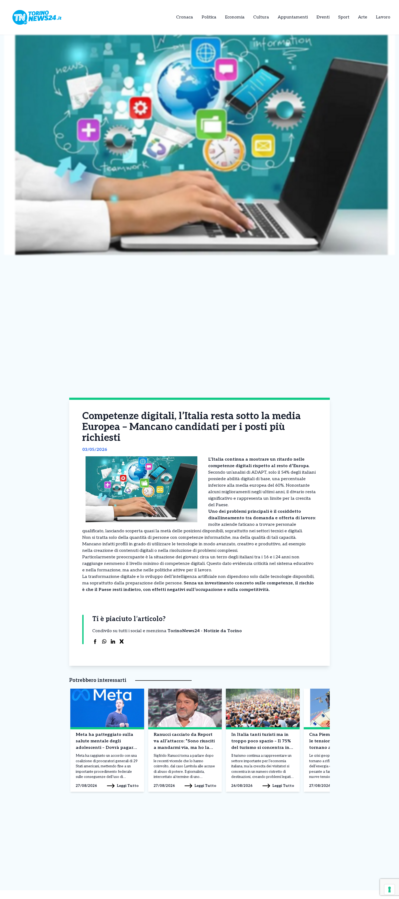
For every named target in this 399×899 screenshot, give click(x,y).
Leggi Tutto (128, 785)
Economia (235, 17)
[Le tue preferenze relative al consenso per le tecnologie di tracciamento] (389, 889)
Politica (209, 17)
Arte (362, 17)
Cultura (261, 17)
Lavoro (383, 17)
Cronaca (184, 17)
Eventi (323, 17)
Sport (343, 17)
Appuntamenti (293, 17)
